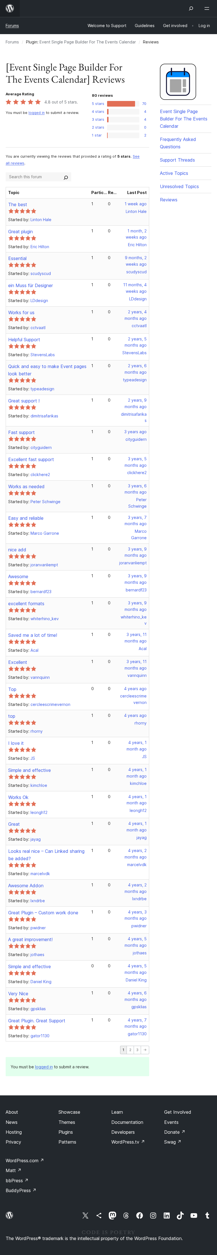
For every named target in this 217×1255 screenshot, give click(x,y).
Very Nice (18, 993)
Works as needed (26, 486)
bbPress (17, 1180)
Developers (123, 1132)
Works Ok (18, 797)
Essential (17, 258)
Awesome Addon (26, 885)
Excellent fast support (31, 459)
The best (17, 204)
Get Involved (177, 1112)
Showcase (69, 1112)
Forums (12, 25)
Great (14, 824)
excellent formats (26, 603)
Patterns (67, 1142)
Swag (172, 1142)
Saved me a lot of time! (32, 635)
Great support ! (24, 401)
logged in (37, 113)
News (12, 1122)
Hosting (14, 1132)
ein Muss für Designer (30, 285)
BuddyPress (21, 1190)
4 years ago (135, 688)
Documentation (127, 1122)
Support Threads (177, 160)
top (11, 716)
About (12, 1112)
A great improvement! (30, 939)
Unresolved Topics (179, 186)
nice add (17, 549)
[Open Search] (191, 8)
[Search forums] (65, 176)
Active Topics (174, 173)
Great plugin (20, 231)
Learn (117, 1112)
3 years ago (135, 431)
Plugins (65, 1132)
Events (171, 1122)
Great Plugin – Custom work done (43, 912)
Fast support (21, 432)
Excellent (17, 662)
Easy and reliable (26, 518)
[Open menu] (208, 8)
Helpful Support (24, 339)
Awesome (18, 576)
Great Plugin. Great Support (36, 1020)
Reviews (168, 199)
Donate (174, 1132)
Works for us (21, 312)
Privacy (13, 1142)
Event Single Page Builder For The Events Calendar (88, 41)
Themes (66, 1122)
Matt (13, 1170)
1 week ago (136, 203)
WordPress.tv (128, 1142)
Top (12, 689)
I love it (16, 743)
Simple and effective (29, 770)
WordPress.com (25, 1160)
